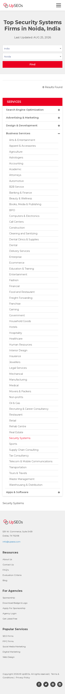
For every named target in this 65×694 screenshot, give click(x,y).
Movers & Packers (20, 391)
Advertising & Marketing (22, 117)
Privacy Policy (23, 677)
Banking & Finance (20, 192)
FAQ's (6, 570)
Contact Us (8, 564)
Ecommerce (16, 262)
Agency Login (9, 613)
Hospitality (15, 332)
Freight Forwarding (20, 297)
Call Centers (16, 221)
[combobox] (32, 49)
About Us (7, 559)
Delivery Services (19, 251)
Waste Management (21, 479)
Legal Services (18, 367)
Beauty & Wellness (20, 198)
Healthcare (16, 338)
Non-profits (16, 397)
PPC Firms (8, 641)
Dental (13, 245)
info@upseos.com (11, 541)
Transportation (18, 467)
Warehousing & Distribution (25, 484)
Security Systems (19, 438)
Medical (14, 385)
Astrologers (16, 157)
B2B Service (16, 186)
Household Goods (20, 321)
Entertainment (18, 274)
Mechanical (16, 373)
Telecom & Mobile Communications (30, 461)
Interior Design (18, 350)
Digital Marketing (11, 651)
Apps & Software (17, 492)
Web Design (9, 657)
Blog (5, 580)
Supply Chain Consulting (23, 449)
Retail (12, 420)
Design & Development (21, 125)
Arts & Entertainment (22, 140)
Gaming (14, 309)
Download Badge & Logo (15, 603)
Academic (15, 169)
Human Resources (20, 344)
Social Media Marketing (14, 646)
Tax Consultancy (19, 455)
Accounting (16, 163)
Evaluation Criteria (12, 575)
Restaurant (16, 414)
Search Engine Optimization (25, 109)
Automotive (16, 181)
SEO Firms (8, 636)
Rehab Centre (17, 426)
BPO (12, 210)
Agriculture (16, 151)
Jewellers (14, 362)
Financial (14, 286)
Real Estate (16, 432)
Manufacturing (18, 379)
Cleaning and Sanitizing (23, 233)
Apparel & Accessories (22, 145)
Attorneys (15, 175)
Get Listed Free (10, 618)
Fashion (14, 280)
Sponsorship (9, 597)
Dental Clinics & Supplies (24, 239)
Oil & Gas (14, 403)
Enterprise (15, 257)
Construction (17, 227)
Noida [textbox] (7, 56)
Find (32, 64)
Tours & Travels (18, 473)
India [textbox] (7, 48)
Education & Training (21, 268)
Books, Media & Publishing (25, 204)
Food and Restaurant (22, 292)
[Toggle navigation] (58, 5)
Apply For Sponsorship (14, 608)
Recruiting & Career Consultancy (29, 408)
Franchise (15, 303)
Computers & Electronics (24, 216)
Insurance (15, 356)
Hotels (13, 327)
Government (17, 315)
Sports (13, 443)
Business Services (18, 133)
